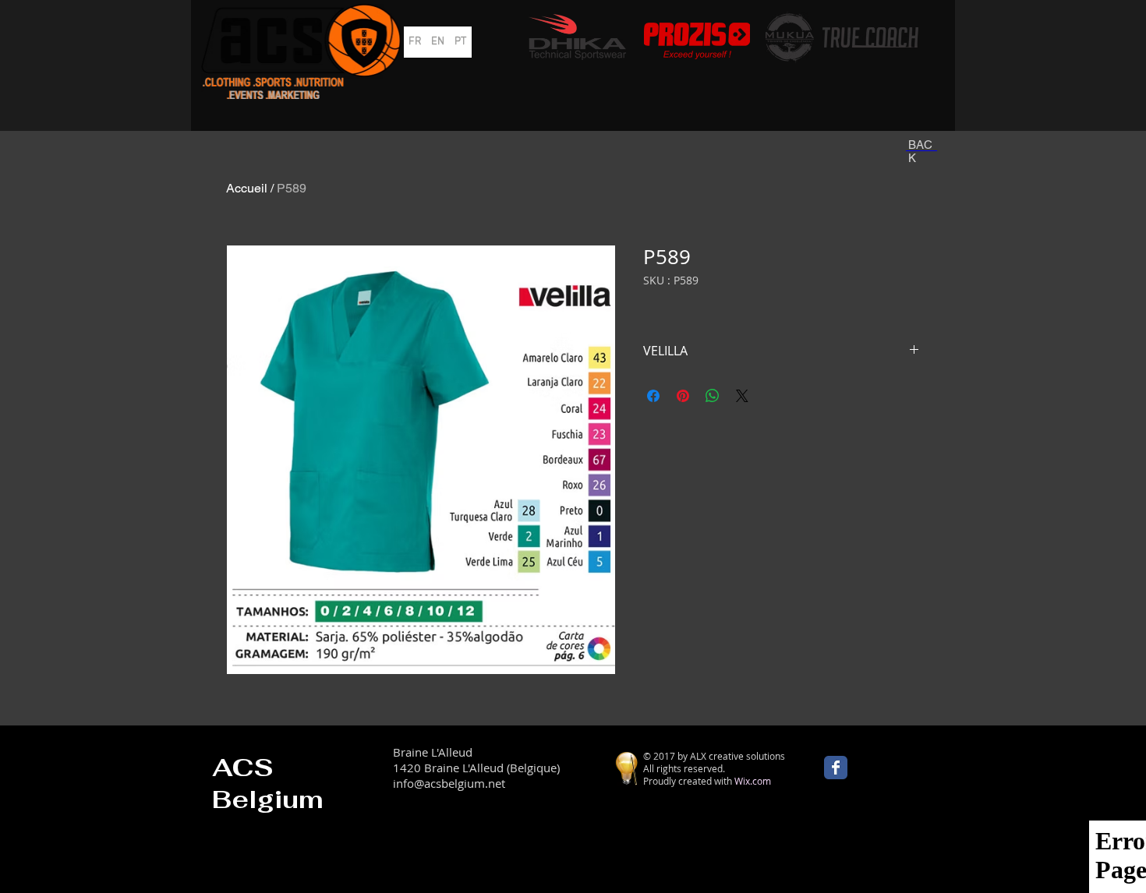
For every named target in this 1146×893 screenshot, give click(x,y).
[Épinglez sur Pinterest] (683, 395)
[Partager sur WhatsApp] (712, 395)
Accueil (246, 188)
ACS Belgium (268, 783)
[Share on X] (742, 395)
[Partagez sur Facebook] (653, 395)
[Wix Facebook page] (835, 767)
